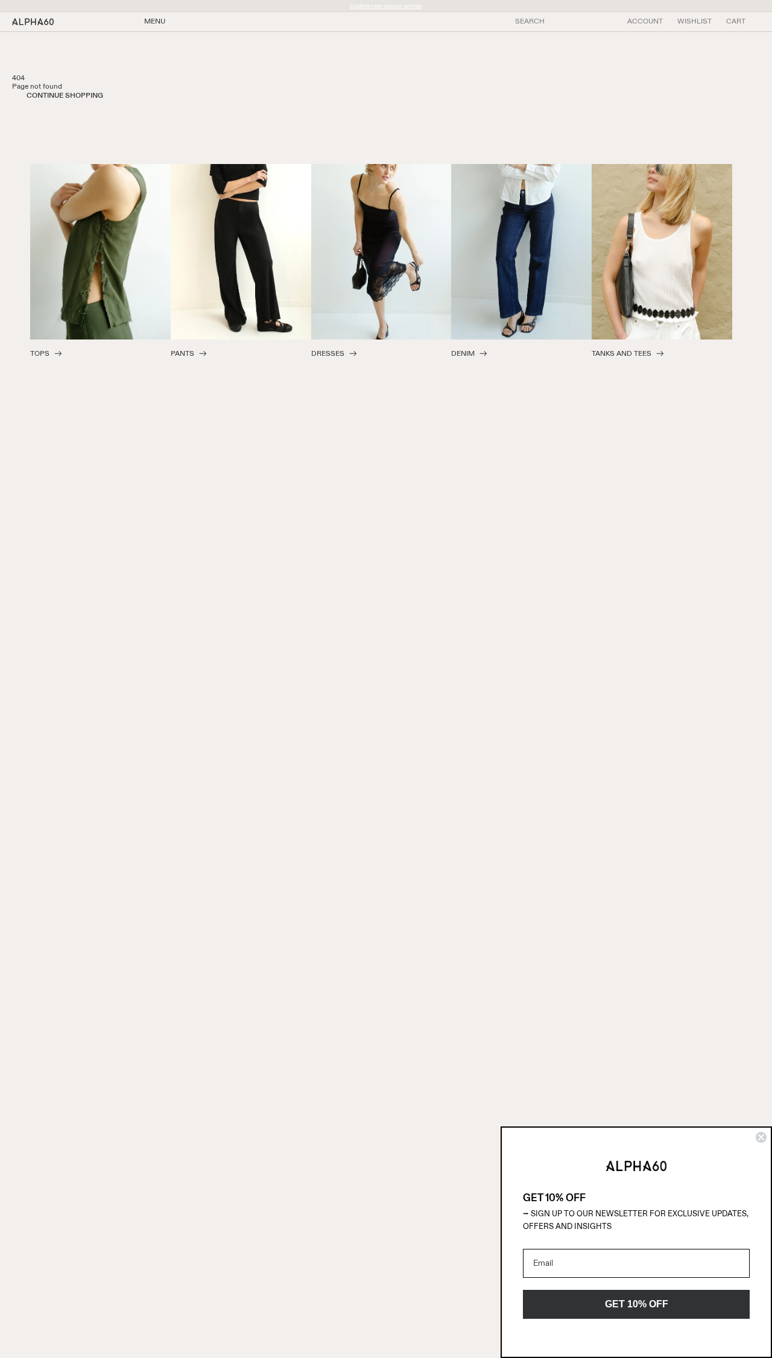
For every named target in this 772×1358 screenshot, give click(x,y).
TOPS (39, 354)
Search (530, 21)
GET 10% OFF (636, 1304)
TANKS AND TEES (621, 354)
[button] (735, 21)
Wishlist (694, 21)
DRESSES (327, 354)
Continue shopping (65, 95)
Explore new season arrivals (386, 6)
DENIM (463, 354)
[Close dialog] (761, 1137)
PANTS (182, 354)
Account (645, 21)
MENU (154, 21)
